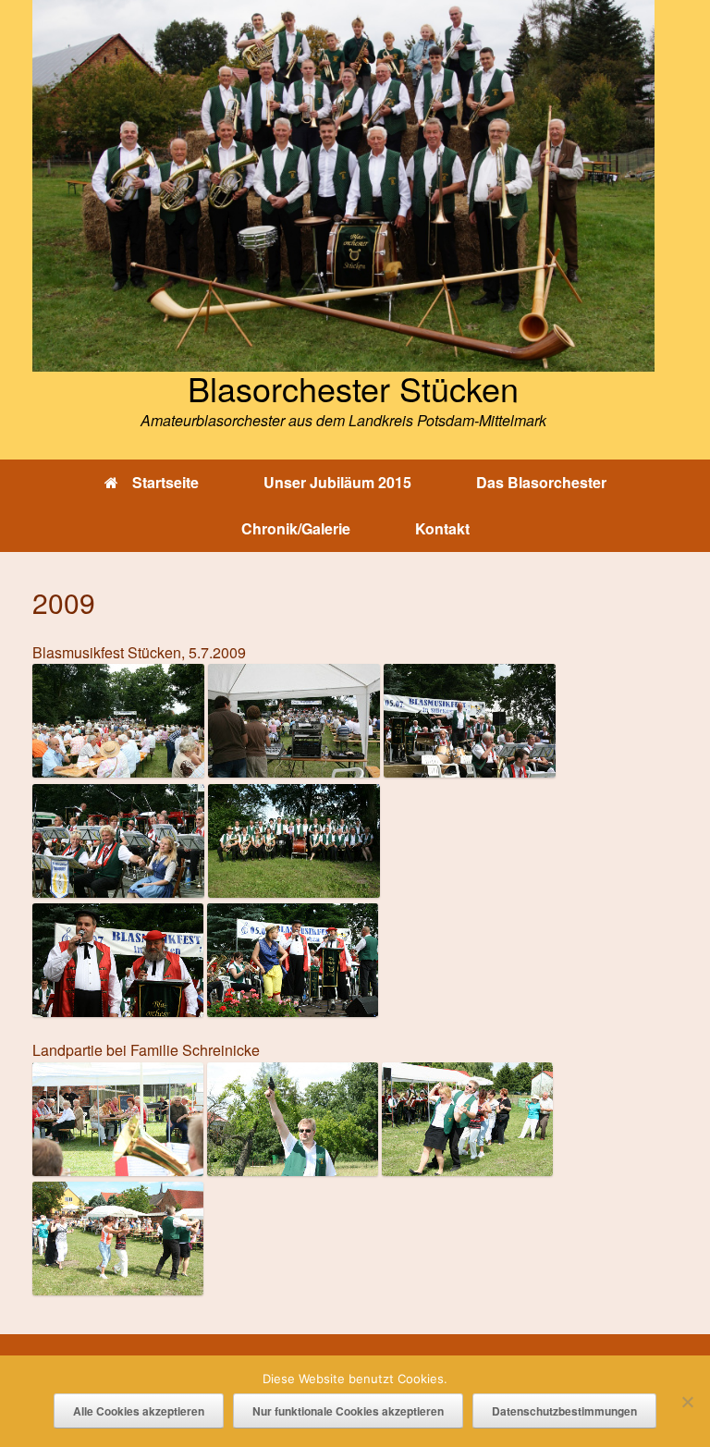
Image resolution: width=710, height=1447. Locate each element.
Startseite (165, 482)
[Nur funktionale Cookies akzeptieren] (687, 1401)
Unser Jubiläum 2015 (337, 482)
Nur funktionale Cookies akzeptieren (348, 1411)
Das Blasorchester (541, 482)
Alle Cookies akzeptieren (138, 1411)
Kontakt (442, 528)
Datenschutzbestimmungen (564, 1411)
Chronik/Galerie (295, 528)
